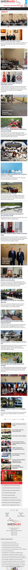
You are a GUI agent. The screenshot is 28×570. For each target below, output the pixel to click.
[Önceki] (5, 419)
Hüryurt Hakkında (20, 516)
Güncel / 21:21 (15, 5)
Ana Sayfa (7, 513)
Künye (7, 514)
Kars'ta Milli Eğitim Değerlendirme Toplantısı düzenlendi (12, 559)
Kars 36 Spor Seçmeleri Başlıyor (8, 495)
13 (20, 419)
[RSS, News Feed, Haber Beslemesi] (14, 510)
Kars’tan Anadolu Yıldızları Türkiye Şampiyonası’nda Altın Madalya (9, 493)
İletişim (7, 516)
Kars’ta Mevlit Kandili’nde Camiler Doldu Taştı (11, 487)
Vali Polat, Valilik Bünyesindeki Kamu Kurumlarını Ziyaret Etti (13, 566)
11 (17, 419)
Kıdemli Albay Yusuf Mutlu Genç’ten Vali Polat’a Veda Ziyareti (13, 562)
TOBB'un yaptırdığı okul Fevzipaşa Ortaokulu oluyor (11, 491)
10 (15, 419)
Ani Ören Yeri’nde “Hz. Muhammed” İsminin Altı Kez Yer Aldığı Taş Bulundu (11, 505)
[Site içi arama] (16, 510)
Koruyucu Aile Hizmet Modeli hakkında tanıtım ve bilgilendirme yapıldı (13, 561)
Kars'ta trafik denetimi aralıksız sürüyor (10, 483)
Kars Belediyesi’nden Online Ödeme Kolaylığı (11, 485)
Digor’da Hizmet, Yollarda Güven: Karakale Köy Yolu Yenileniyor (13, 564)
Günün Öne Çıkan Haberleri (7, 539)
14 (21, 419)
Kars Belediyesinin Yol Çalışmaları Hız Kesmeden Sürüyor (9, 498)
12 (18, 419)
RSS (21, 514)
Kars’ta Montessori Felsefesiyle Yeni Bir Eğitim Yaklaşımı (11, 500)
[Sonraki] (23, 419)
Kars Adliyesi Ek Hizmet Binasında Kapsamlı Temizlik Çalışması (11, 503)
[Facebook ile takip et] (11, 510)
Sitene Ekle (21, 513)
